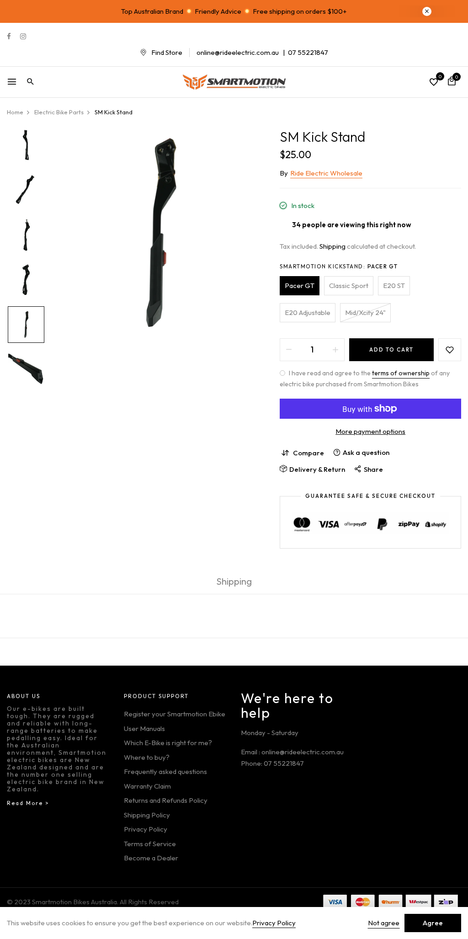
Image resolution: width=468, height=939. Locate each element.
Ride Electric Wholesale (326, 173)
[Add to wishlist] (449, 349)
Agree (433, 922)
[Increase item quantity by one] (335, 350)
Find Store (166, 52)
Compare (308, 452)
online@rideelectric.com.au (238, 52)
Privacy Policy (145, 829)
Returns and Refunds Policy (165, 800)
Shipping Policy (147, 815)
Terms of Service (150, 843)
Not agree (383, 922)
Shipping (332, 246)
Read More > (28, 803)
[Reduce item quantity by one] (289, 350)
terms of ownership (401, 373)
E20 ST (394, 285)
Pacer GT (299, 285)
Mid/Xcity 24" (365, 312)
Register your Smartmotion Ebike (174, 714)
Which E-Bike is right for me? (168, 742)
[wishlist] (434, 82)
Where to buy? (147, 757)
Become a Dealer (151, 858)
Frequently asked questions (165, 771)
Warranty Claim (147, 786)
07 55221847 (308, 52)
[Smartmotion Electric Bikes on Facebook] (9, 36)
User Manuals (144, 728)
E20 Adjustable (307, 312)
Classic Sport (348, 285)
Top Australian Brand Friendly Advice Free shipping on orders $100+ (234, 11)
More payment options (370, 431)
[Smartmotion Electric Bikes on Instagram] (23, 36)
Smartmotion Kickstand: (339, 266)
